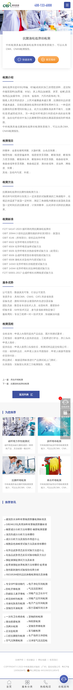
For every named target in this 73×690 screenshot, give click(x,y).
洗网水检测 (12, 626)
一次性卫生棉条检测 (15, 618)
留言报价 (51, 59)
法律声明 (19, 660)
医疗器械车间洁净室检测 (38, 609)
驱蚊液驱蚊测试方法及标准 (20, 560)
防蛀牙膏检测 (13, 589)
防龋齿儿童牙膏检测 (15, 595)
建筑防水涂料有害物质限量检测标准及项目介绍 (26, 521)
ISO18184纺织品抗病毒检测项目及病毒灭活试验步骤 (27, 576)
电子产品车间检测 (38, 603)
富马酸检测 (34, 630)
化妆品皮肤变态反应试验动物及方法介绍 (26, 556)
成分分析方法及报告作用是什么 (22, 539)
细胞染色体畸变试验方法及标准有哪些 (26, 544)
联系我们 (54, 660)
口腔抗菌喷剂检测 (15, 635)
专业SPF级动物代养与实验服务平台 (15, 585)
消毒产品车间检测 (38, 598)
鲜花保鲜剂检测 (14, 598)
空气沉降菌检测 (14, 640)
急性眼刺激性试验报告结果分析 (22, 569)
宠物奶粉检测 (36, 616)
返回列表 (24, 394)
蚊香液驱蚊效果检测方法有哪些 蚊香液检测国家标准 (26, 566)
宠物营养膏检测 (37, 626)
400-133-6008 (43, 5)
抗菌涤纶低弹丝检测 (20, 384)
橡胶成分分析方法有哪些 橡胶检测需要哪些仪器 (26, 531)
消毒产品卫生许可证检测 (38, 595)
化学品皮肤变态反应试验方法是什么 (25, 550)
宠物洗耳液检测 (14, 608)
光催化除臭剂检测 (15, 603)
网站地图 (42, 660)
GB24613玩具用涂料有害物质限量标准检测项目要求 (26, 526)
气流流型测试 (36, 588)
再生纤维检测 (17, 380)
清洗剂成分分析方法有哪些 (20, 534)
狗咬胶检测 (34, 621)
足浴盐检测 (12, 631)
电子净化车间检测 (38, 584)
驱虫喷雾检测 (13, 621)
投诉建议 (31, 660)
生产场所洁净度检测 (38, 637)
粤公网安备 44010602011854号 (44, 670)
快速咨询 (27, 59)
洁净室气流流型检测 (38, 642)
